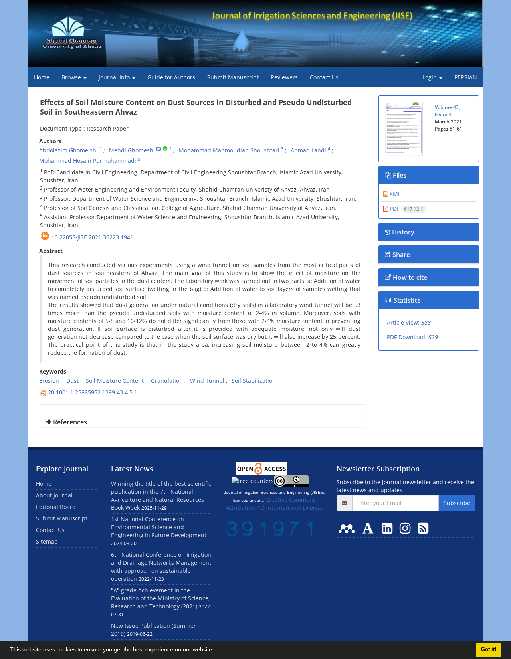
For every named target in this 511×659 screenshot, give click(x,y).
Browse (72, 77)
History (402, 232)
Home (42, 77)
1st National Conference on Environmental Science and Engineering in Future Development (158, 527)
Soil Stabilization (254, 380)
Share (400, 254)
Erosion (49, 380)
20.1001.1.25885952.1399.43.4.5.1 (92, 392)
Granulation (167, 380)
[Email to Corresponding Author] (158, 149)
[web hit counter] (270, 528)
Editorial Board (56, 507)
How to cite (409, 277)
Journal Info (115, 77)
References (69, 422)
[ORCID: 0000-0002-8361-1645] (165, 149)
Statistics (406, 300)
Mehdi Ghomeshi (132, 150)
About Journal (54, 495)
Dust (72, 380)
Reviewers (284, 77)
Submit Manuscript (233, 77)
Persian (465, 77)
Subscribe (457, 503)
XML (394, 194)
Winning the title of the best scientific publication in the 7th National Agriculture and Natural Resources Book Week (161, 495)
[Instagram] (407, 527)
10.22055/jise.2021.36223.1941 (92, 237)
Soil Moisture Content (115, 380)
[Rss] (423, 527)
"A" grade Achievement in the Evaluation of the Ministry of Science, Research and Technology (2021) (160, 598)
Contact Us (324, 77)
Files (398, 175)
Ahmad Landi (308, 150)
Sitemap (47, 541)
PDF (405, 208)
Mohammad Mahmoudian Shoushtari (229, 150)
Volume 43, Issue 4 (447, 111)
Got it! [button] (488, 649)
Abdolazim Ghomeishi (68, 150)
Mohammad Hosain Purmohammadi (87, 160)
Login (430, 77)
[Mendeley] (348, 527)
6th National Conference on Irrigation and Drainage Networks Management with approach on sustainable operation (161, 566)
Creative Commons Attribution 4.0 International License (274, 503)
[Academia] (370, 527)
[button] (216, 650)
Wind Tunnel (207, 380)
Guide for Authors (171, 77)
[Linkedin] (389, 527)
